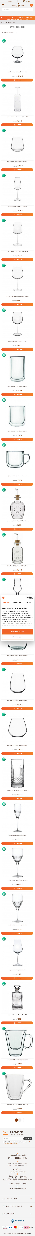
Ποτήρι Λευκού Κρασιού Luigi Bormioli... (17, 925)
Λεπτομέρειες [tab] (17, 602)
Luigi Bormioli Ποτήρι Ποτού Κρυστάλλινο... (17, 161)
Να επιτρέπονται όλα (17, 631)
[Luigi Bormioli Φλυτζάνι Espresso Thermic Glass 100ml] (17, 1042)
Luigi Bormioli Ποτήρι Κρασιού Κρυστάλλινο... (17, 251)
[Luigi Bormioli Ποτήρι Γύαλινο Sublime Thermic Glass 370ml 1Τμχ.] (17, 413)
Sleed (29, 1233)
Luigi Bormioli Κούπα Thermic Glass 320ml (17, 1104)
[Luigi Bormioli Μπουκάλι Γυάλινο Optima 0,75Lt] (17, 99)
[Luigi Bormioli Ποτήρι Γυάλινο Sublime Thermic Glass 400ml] (17, 368)
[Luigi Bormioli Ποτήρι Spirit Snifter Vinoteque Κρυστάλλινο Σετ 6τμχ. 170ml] (17, 952)
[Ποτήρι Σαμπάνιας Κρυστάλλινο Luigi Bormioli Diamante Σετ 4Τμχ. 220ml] (17, 817)
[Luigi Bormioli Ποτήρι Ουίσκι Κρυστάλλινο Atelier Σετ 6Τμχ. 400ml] (17, 683)
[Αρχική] (2, 22)
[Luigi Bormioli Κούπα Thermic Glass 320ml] (17, 1087)
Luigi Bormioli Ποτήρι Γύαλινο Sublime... (17, 431)
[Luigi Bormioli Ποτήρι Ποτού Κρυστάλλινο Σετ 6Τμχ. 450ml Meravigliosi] (17, 144)
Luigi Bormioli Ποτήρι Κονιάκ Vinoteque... (17, 71)
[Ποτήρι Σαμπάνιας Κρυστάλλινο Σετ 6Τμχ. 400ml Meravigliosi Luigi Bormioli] (17, 189)
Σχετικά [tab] (28, 602)
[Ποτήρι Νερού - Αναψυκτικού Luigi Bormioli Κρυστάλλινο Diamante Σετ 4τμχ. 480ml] (17, 773)
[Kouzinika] (17, 5)
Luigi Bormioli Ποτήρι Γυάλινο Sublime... (17, 386)
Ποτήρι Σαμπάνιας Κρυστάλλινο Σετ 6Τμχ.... (17, 206)
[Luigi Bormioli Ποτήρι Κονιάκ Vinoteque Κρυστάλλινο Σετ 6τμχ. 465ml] (17, 54)
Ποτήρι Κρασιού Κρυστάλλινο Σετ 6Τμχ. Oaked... (17, 296)
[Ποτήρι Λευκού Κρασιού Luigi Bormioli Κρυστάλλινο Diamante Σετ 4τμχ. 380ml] (17, 907)
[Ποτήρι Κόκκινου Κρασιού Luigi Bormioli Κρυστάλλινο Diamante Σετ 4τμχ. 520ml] (17, 862)
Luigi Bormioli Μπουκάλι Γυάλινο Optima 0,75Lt (17, 116)
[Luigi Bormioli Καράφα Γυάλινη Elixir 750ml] (17, 997)
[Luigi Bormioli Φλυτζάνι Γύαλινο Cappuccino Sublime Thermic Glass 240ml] (17, 458)
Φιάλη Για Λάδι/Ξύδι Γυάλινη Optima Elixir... (17, 565)
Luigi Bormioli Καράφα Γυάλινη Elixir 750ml (17, 1014)
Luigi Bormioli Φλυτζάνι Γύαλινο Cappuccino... (17, 476)
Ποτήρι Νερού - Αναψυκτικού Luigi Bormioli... (17, 790)
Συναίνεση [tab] (6, 602)
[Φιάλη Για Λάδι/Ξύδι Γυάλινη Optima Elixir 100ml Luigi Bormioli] (17, 548)
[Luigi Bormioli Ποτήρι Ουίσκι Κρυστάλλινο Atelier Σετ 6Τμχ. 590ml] (17, 728)
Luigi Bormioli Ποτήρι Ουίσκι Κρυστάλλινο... (17, 655)
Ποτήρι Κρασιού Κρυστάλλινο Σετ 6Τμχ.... (17, 341)
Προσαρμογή (16, 637)
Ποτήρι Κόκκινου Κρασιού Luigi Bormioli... (17, 880)
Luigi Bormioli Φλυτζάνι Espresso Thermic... (17, 1059)
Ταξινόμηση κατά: (8, 32)
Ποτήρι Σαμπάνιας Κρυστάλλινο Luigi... (17, 835)
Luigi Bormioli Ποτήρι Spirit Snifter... (17, 969)
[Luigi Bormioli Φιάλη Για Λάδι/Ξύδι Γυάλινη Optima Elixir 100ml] (17, 503)
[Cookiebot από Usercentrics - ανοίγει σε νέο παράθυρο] (25, 598)
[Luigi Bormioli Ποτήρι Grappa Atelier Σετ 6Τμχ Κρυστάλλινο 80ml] (17, 593)
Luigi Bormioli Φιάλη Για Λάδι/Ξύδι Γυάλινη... (17, 520)
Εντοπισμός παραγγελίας (17, 1188)
